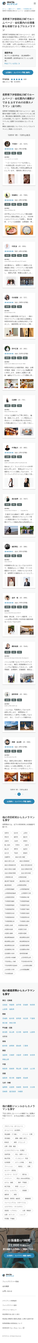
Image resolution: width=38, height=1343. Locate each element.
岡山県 (18, 1069)
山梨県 (32, 1032)
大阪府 (18, 1055)
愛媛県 (18, 1078)
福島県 (11, 1009)
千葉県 (32, 1018)
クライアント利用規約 (9, 1301)
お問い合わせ (7, 1291)
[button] (6, 832)
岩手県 (18, 1005)
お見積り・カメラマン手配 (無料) (18, 72)
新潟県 (4, 1032)
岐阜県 (4, 1046)
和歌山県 (5, 1059)
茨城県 (4, 1018)
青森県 (11, 1005)
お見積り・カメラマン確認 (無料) (19, 1256)
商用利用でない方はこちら (12, 1328)
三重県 (25, 1046)
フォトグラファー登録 (10, 1281)
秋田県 (32, 1005)
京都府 (11, 1055)
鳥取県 (4, 1069)
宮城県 (25, 1005)
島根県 (11, 1069)
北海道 (4, 1005)
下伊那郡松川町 (27, 9)
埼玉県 (25, 1018)
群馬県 (18, 1018)
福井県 (25, 1032)
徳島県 (4, 1078)
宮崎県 (4, 1091)
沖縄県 (20, 1091)
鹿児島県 (12, 1091)
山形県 (4, 1009)
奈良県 (32, 1055)
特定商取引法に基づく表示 (10, 1314)
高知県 (25, 1078)
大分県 (32, 1087)
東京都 (4, 1023)
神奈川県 (12, 1023)
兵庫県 (25, 1055)
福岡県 (4, 1087)
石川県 (18, 1032)
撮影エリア (12, 9)
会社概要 (5, 1286)
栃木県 (11, 1018)
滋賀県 (4, 1055)
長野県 (19, 9)
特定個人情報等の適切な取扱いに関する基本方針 (18, 1319)
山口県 (32, 1069)
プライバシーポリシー (9, 1310)
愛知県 (18, 1046)
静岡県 (11, 1046)
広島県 (25, 1069)
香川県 (11, 1078)
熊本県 (25, 1087)
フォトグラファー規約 (9, 1305)
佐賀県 (11, 1087)
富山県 (11, 1032)
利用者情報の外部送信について (12, 1323)
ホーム (4, 9)
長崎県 (18, 1087)
